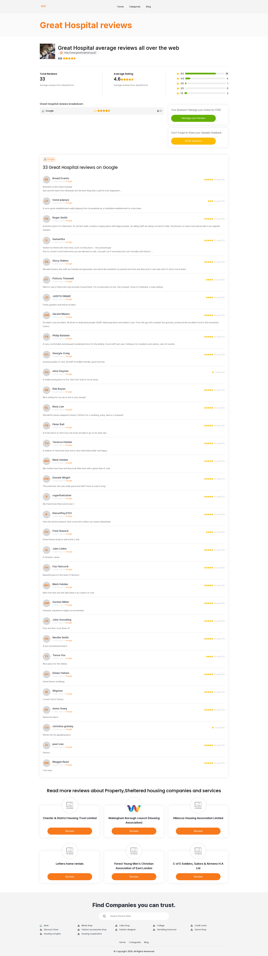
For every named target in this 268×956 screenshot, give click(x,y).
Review (69, 831)
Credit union (201, 925)
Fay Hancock (60, 566)
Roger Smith (59, 217)
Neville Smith (60, 637)
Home (120, 6)
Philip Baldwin (61, 335)
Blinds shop (87, 925)
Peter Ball (58, 424)
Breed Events (60, 178)
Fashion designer (127, 929)
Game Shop (200, 929)
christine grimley (62, 726)
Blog (148, 6)
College (160, 925)
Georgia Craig (61, 353)
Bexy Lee (58, 406)
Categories (134, 6)
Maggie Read (60, 761)
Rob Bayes (58, 388)
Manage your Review (193, 118)
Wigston (57, 690)
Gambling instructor (167, 929)
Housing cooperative (92, 934)
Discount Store (51, 929)
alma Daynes (60, 371)
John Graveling (61, 619)
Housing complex (52, 934)
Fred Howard (60, 530)
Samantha (58, 239)
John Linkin (59, 548)
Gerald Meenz (61, 313)
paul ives (58, 744)
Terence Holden (62, 442)
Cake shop (124, 925)
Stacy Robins (60, 260)
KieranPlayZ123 (62, 513)
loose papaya (60, 199)
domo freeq (59, 708)
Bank (46, 925)
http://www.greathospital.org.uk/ (80, 52)
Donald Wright (61, 477)
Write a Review (193, 141)
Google (50, 159)
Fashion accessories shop (94, 929)
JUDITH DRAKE (61, 296)
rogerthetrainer (61, 495)
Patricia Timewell (63, 278)
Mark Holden (60, 459)
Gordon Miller (60, 601)
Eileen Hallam (60, 673)
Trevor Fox (58, 655)
